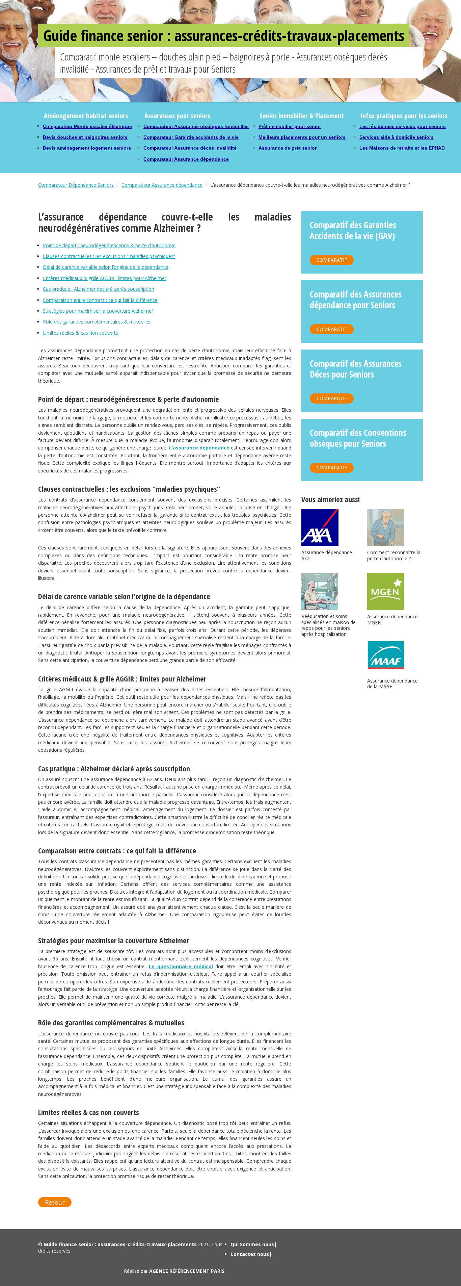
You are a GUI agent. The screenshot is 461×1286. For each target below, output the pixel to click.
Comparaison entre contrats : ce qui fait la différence (100, 300)
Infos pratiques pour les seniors (404, 115)
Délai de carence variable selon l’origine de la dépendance (105, 267)
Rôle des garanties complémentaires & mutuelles (97, 321)
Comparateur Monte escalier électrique (87, 126)
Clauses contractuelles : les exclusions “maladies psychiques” (109, 256)
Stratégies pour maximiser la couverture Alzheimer (98, 311)
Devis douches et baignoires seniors (85, 137)
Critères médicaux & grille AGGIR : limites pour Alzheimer (104, 278)
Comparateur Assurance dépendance (186, 159)
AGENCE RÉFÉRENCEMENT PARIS (186, 1271)
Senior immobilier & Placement (302, 115)
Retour (55, 1202)
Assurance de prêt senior (288, 148)
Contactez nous (250, 1254)
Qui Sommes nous (252, 1244)
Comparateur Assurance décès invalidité (190, 148)
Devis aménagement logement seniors (87, 148)
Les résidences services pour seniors (402, 126)
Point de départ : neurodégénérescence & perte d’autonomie (109, 245)
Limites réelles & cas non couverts (80, 333)
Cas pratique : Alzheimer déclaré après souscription (98, 289)
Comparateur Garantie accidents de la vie (191, 137)
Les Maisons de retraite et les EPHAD (402, 148)
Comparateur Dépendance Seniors (76, 185)
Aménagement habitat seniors (86, 115)
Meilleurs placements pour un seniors (302, 137)
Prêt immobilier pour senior (290, 126)
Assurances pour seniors (177, 115)
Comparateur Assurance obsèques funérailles (196, 126)
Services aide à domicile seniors (396, 137)
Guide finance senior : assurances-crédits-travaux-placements (223, 35)
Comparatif (332, 260)
